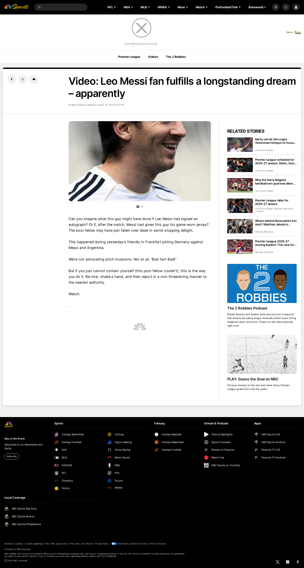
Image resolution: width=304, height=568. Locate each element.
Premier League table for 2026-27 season (271, 202)
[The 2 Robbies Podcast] (262, 283)
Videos (153, 56)
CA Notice (143, 543)
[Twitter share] (22, 79)
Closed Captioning (34, 543)
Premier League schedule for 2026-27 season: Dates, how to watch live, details (274, 161)
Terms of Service (158, 543)
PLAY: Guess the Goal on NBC (253, 379)
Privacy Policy (102, 543)
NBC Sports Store (59, 543)
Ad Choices (87, 543)
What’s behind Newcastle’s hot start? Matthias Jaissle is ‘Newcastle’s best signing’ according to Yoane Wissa (276, 222)
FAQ (47, 543)
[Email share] (33, 79)
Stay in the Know (14, 438)
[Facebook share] (11, 79)
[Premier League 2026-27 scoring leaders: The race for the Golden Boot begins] (240, 246)
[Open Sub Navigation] (115, 7)
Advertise (8, 543)
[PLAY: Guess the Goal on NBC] (262, 354)
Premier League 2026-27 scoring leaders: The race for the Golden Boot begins (274, 243)
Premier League (129, 56)
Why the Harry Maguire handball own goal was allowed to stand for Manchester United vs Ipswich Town (275, 181)
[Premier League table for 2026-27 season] (240, 206)
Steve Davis (77, 105)
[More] (276, 7)
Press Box (75, 543)
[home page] (16, 7)
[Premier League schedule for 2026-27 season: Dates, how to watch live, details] (240, 165)
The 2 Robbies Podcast (247, 308)
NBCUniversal (23, 549)
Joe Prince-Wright (264, 150)
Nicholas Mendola (284, 208)
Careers (19, 543)
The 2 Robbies (176, 56)
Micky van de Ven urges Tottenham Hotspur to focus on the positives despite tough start (275, 141)
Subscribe (12, 456)
